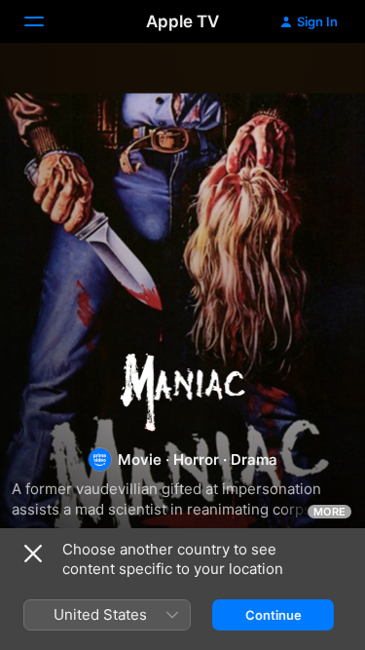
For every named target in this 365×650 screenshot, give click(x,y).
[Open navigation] (45, 21)
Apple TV (182, 21)
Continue (273, 615)
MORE (329, 511)
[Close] (33, 553)
